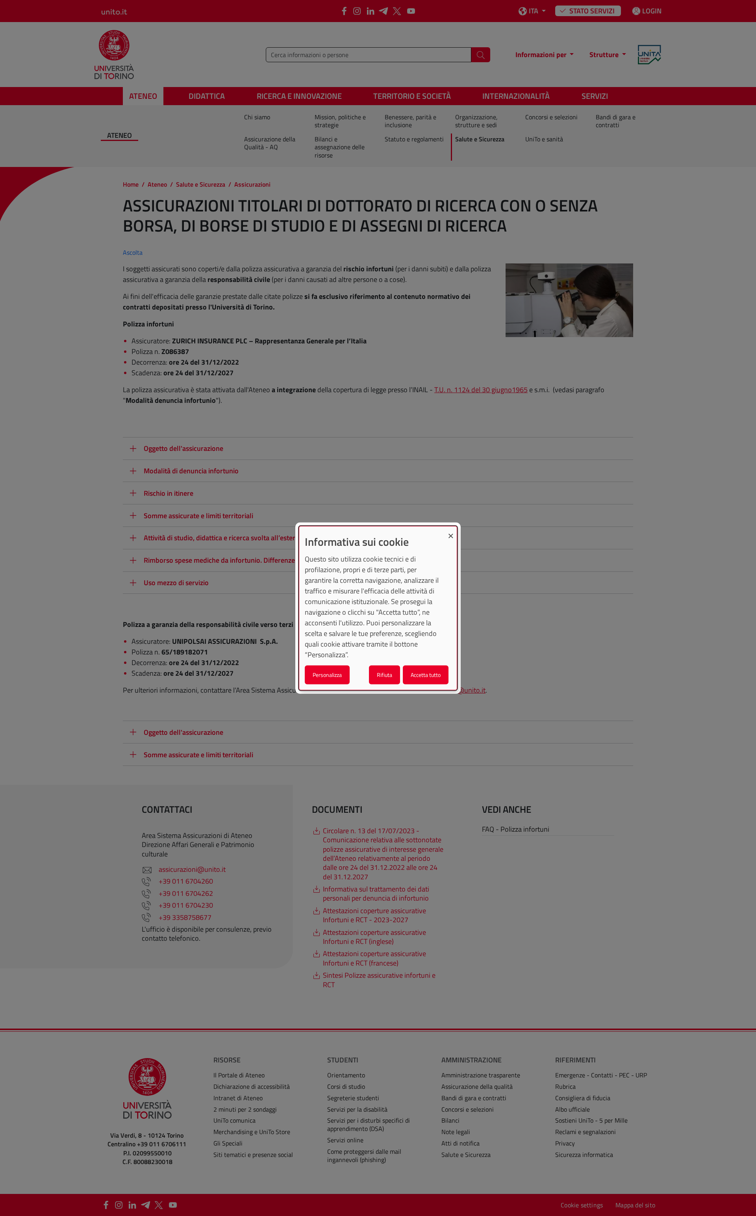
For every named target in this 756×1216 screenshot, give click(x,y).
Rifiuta (384, 674)
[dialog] (378, 608)
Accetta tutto (426, 674)
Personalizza (327, 674)
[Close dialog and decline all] (451, 531)
